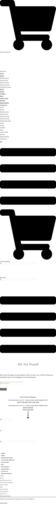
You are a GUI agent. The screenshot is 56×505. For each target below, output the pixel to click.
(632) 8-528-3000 (22, 402)
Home (2, 74)
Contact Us (3, 105)
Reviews (2, 101)
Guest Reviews (5, 466)
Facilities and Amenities (8, 460)
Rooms (2, 76)
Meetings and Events (7, 457)
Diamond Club (4, 83)
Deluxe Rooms (4, 78)
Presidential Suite (5, 87)
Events (2, 92)
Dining (2, 89)
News (1, 96)
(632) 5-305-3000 (34, 402)
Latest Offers (4, 98)
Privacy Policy (3, 503)
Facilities (2, 94)
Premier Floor (4, 80)
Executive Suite (4, 85)
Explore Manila (4, 103)
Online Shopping (7, 473)
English (4, 141)
